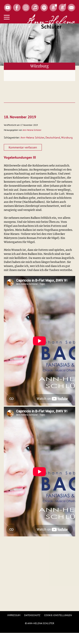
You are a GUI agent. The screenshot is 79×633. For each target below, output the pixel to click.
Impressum (13, 615)
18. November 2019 (20, 116)
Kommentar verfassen (23, 147)
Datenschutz (32, 615)
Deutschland (52, 137)
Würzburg (67, 137)
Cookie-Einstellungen (58, 615)
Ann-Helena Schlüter (32, 130)
